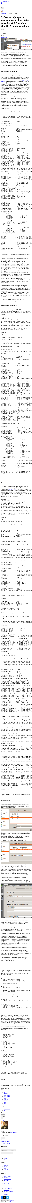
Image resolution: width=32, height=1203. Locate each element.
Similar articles (12, 1150)
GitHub (8, 1141)
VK (5, 1141)
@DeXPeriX (13, 1132)
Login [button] (2, 10)
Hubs (5, 1168)
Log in (5, 1158)
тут (23, 80)
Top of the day (4, 1150)
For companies (7, 1179)
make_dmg (3, 958)
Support (12, 1200)
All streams (6, 1)
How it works (7, 1176)
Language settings (5, 1200)
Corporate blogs (8, 1188)
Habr (9, 1201)
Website (3, 1141)
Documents (6, 1180)
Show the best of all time (6, 1153)
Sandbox (6, 1170)
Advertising (6, 1190)
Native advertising (8, 1191)
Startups (6, 1194)
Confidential (7, 1183)
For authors (6, 1177)
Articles (6, 1165)
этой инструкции (12, 489)
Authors (6, 1169)
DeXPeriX (3, 13)
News (5, 1166)
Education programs (9, 1192)
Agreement (6, 1181)
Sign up (6, 1160)
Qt (7, 52)
